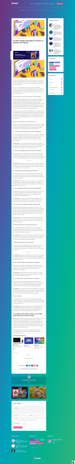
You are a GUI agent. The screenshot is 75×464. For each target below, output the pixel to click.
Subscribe (59, 3)
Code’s (43, 3)
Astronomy (57, 62)
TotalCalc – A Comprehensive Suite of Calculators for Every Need (21, 450)
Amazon (47, 3)
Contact (51, 3)
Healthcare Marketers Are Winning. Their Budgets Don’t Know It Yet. (58, 34)
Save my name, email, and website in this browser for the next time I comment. (26, 423)
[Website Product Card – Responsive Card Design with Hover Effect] (13, 444)
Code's (51, 64)
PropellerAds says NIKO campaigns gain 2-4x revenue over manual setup (58, 52)
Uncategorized (52, 69)
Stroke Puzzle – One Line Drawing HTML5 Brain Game (21, 455)
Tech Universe (38, 3)
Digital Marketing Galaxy (53, 87)
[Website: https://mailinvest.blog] (28, 386)
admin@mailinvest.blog (29, 383)
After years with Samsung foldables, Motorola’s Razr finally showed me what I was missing (58, 27)
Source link (15, 356)
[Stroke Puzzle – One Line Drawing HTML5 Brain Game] (13, 454)
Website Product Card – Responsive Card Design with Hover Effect (21, 445)
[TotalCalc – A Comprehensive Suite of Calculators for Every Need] (13, 449)
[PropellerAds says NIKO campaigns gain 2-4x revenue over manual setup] (51, 50)
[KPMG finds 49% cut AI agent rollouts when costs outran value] (51, 38)
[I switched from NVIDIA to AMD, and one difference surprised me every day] (51, 43)
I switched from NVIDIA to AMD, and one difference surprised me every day (57, 45)
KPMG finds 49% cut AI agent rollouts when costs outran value (58, 39)
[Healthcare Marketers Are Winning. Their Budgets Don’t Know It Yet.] (51, 32)
